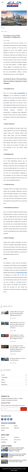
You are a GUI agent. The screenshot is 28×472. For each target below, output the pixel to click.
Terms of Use (17, 439)
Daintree (3, 425)
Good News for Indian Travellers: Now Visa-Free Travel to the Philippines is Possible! (16, 449)
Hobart (2, 430)
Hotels (3, 28)
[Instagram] (5, 419)
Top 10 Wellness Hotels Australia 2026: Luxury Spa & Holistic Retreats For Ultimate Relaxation (17, 348)
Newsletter (3, 442)
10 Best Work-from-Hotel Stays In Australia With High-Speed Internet (17, 313)
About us (3, 437)
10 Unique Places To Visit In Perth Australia (18, 359)
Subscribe (23, 409)
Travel (14, 375)
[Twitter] (11, 419)
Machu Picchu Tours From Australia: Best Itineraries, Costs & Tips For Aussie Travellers (17, 325)
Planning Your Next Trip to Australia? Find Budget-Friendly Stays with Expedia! (17, 455)
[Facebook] (2, 419)
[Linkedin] (8, 419)
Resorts (14, 382)
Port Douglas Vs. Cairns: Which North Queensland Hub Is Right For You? (17, 336)
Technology (14, 377)
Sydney (16, 425)
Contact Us (16, 437)
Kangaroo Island (5, 427)
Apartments (14, 384)
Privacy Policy (4, 439)
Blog (15, 442)
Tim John (7, 40)
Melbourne (16, 427)
